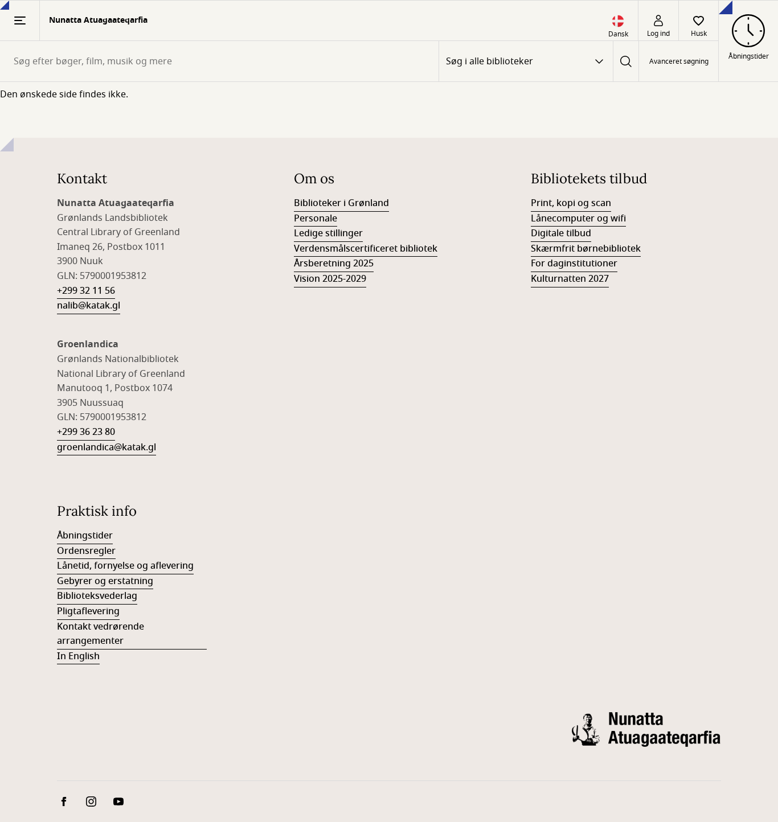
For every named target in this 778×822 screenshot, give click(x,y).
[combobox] (219, 61)
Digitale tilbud (561, 233)
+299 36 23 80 (86, 432)
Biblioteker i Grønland (341, 203)
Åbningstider (85, 535)
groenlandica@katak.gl (106, 447)
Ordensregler (86, 551)
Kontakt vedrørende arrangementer (100, 634)
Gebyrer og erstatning (105, 581)
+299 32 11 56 (86, 291)
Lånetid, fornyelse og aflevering (125, 566)
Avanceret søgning (679, 61)
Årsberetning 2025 (334, 263)
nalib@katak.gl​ (88, 306)
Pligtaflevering (88, 611)
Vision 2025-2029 (330, 279)
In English (78, 656)
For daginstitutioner (574, 263)
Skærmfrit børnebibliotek (586, 249)
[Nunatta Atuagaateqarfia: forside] (646, 738)
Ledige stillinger (328, 233)
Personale (315, 218)
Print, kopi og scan (571, 203)
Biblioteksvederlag (97, 596)
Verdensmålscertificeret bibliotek (365, 249)
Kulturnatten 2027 (570, 279)
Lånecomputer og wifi (578, 218)
